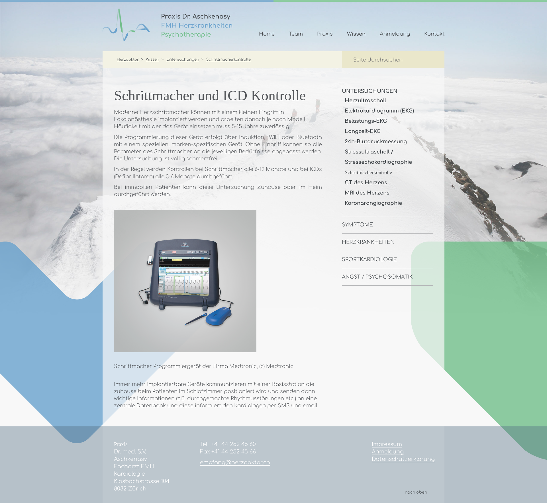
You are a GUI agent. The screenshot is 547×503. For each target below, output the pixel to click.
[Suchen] (430, 60)
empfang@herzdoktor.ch (235, 462)
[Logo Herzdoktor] (167, 39)
